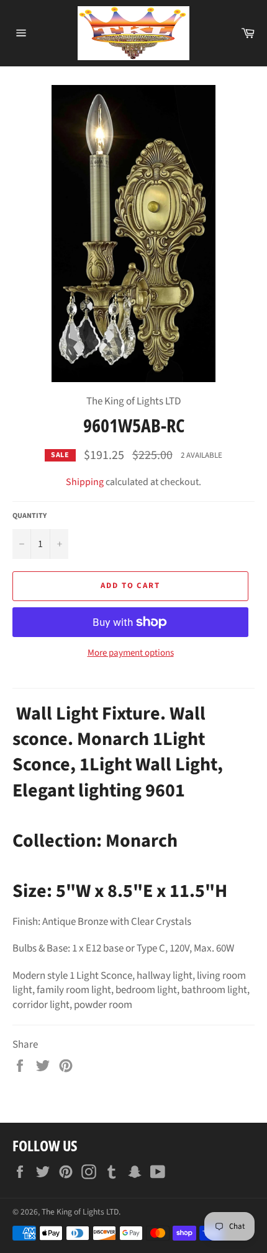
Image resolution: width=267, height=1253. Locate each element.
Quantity (29, 516)
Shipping (85, 482)
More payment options (131, 653)
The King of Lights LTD (80, 1212)
